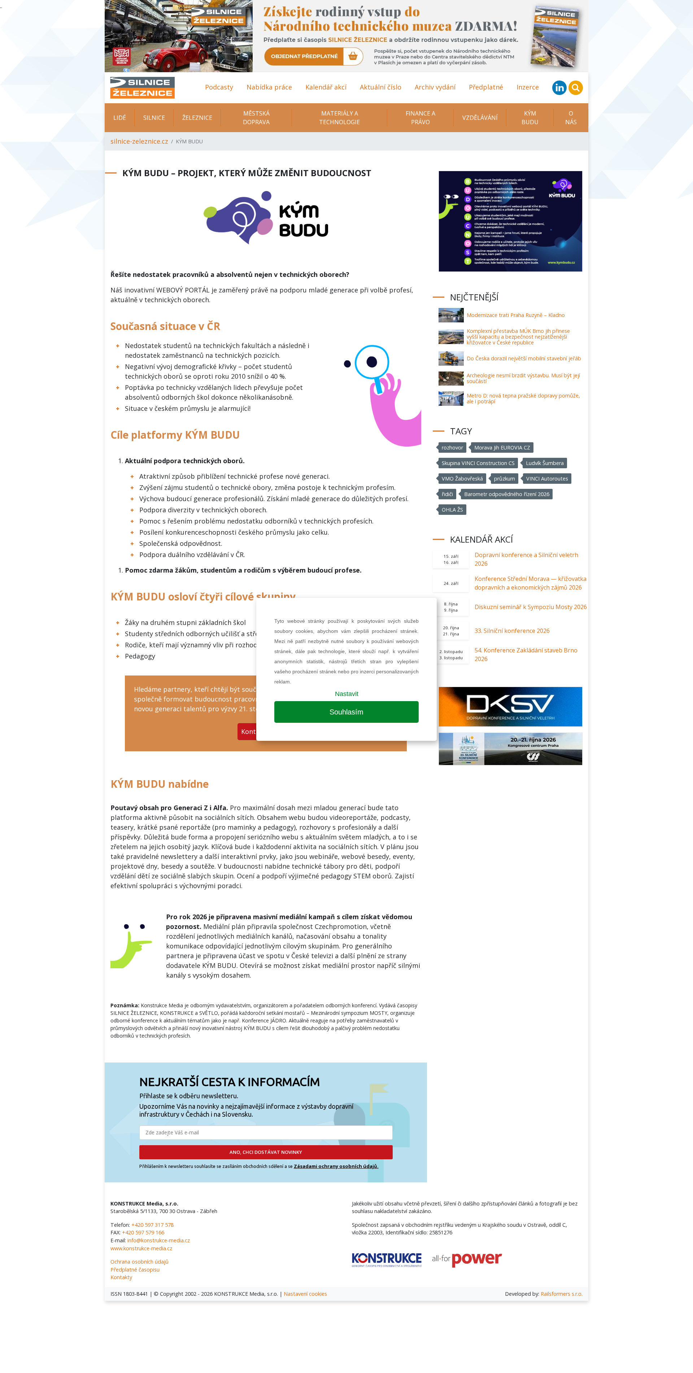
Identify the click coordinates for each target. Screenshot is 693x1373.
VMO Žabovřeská (462, 478)
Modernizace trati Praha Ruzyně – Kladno (516, 315)
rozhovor (452, 447)
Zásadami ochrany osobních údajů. (336, 1166)
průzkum (504, 478)
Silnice (154, 118)
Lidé (119, 118)
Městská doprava (256, 117)
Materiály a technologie (339, 117)
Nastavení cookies (305, 1293)
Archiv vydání (435, 87)
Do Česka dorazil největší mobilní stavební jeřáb (524, 358)
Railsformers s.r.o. (562, 1293)
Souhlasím (346, 712)
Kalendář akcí (325, 87)
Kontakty (121, 1277)
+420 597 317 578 (152, 1224)
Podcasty (219, 87)
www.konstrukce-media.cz (141, 1248)
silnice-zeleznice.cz (139, 141)
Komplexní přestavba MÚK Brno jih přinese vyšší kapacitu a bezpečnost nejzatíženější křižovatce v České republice (518, 336)
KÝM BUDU (530, 117)
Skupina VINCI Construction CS (478, 463)
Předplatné (486, 87)
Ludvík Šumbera (545, 463)
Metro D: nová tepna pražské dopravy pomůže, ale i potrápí (523, 398)
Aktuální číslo (380, 87)
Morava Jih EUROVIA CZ (502, 447)
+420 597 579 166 (143, 1232)
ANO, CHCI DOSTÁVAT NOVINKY (266, 1152)
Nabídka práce (269, 87)
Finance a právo (420, 117)
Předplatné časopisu (135, 1269)
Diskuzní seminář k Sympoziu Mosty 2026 (531, 607)
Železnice (197, 118)
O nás (571, 117)
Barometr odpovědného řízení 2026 (506, 494)
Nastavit (346, 694)
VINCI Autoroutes (547, 478)
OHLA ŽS (452, 509)
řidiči (447, 494)
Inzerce (528, 87)
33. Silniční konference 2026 (512, 631)
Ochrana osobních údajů (139, 1261)
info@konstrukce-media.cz (158, 1240)
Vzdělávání (480, 118)
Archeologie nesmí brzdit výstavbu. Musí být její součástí (523, 378)
